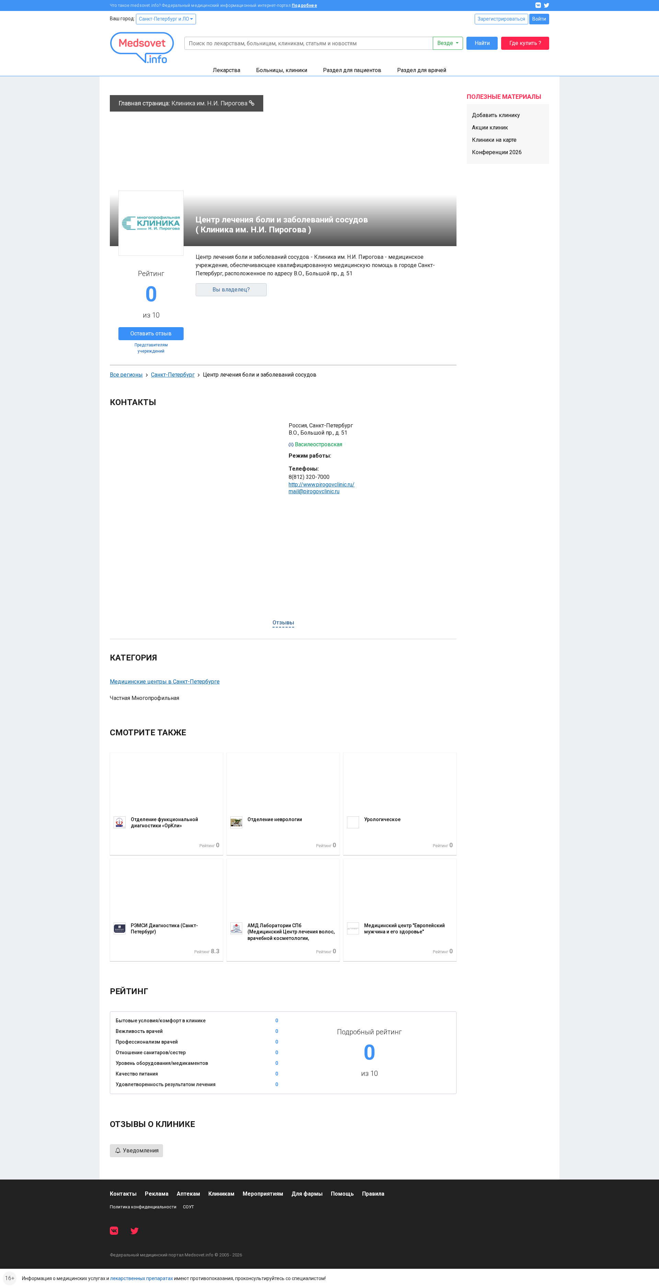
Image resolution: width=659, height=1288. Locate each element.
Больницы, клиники (281, 70)
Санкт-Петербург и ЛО (164, 19)
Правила (373, 1194)
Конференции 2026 (497, 152)
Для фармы (307, 1194)
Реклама (157, 1194)
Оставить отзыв (151, 333)
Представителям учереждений (151, 348)
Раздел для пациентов (352, 70)
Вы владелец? (231, 289)
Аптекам (188, 1194)
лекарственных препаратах (141, 1278)
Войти (539, 19)
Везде (445, 43)
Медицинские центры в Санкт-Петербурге (165, 681)
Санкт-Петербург (173, 374)
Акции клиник (490, 127)
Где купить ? (525, 43)
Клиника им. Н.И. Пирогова (210, 103)
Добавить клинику (496, 115)
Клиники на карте (494, 140)
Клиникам (221, 1194)
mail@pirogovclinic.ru (314, 491)
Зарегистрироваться (501, 19)
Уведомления (140, 1150)
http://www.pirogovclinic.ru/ (322, 484)
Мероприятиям (263, 1194)
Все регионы (126, 374)
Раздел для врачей (421, 70)
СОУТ (188, 1206)
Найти (482, 43)
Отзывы (283, 622)
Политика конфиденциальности (143, 1206)
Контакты (123, 1194)
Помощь (342, 1194)
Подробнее (304, 5)
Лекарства (226, 70)
